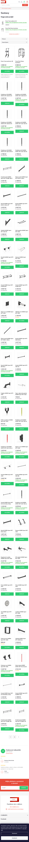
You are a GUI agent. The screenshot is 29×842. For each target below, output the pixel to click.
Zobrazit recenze (9, 753)
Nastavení (14, 833)
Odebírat (23, 787)
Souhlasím (14, 838)
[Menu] (27, 2)
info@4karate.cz (15, 807)
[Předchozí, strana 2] (14, 737)
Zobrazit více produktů (14, 34)
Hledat (25, 5)
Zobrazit (7, 103)
